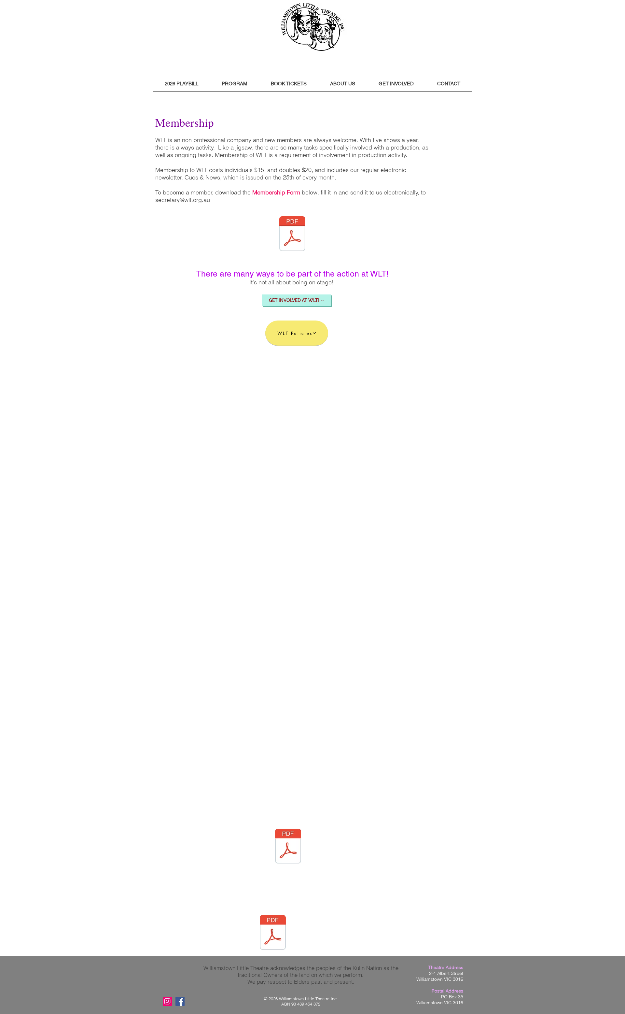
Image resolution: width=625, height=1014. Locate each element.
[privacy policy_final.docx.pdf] (288, 847)
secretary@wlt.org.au (182, 200)
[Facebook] (180, 1001)
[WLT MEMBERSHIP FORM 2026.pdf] (292, 234)
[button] (181, 83)
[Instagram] (167, 1001)
